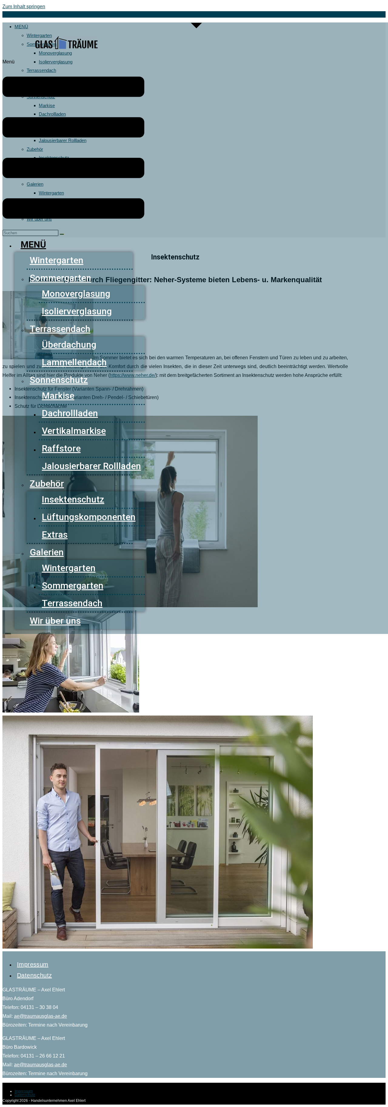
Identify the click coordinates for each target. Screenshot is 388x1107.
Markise (58, 395)
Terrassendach (60, 328)
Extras (55, 534)
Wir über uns (55, 620)
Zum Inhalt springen (23, 6)
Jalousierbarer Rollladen (91, 466)
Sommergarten (60, 278)
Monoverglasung (76, 293)
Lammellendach (74, 362)
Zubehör (47, 483)
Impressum (32, 964)
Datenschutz (34, 975)
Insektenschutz (73, 499)
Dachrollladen (70, 413)
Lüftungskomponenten (88, 517)
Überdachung (69, 344)
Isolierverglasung (77, 311)
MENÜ (33, 244)
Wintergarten (56, 260)
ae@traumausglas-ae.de (40, 1016)
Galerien (47, 552)
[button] (73, 145)
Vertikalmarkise (74, 430)
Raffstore (61, 448)
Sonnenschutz (59, 379)
